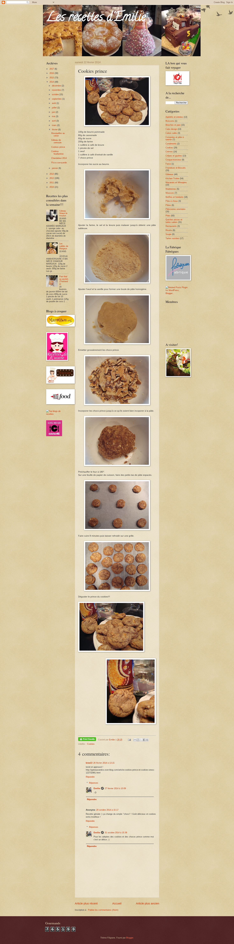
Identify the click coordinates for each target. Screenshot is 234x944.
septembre (57, 99)
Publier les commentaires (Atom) (103, 910)
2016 (52, 73)
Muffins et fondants (174, 197)
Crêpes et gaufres (174, 156)
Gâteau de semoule (56, 141)
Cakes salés (171, 133)
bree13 (89, 763)
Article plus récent (86, 903)
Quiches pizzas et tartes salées (174, 220)
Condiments (171, 143)
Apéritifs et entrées (174, 117)
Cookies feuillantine (57, 152)
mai (54, 116)
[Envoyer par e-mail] (135, 739)
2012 (52, 178)
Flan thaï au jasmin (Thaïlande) (63, 280)
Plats (168, 215)
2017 (52, 69)
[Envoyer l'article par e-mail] (129, 739)
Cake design (171, 129)
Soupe (168, 234)
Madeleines (171, 189)
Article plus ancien (147, 903)
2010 (52, 187)
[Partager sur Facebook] (144, 739)
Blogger (129, 938)
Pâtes (168, 205)
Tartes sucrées (172, 238)
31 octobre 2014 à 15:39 (116, 832)
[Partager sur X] (141, 739)
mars (54, 125)
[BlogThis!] (138, 739)
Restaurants (171, 226)
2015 (52, 77)
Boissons (170, 121)
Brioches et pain (173, 125)
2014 (52, 82)
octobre (55, 94)
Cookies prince (58, 147)
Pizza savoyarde (59, 162)
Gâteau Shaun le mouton (63, 213)
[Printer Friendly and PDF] (87, 739)
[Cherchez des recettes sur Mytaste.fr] (57, 414)
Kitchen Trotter (172, 178)
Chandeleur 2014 (59, 158)
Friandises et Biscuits (176, 168)
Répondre (90, 777)
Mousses (170, 193)
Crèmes (169, 151)
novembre (57, 90)
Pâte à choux (172, 201)
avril (54, 121)
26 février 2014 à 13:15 (103, 763)
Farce (168, 164)
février (55, 129)
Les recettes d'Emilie (96, 18)
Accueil (116, 903)
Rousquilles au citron (58, 134)
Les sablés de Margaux (63, 246)
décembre (57, 86)
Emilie (97, 788)
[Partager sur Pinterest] (147, 739)
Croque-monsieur (173, 160)
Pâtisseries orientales (175, 209)
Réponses (93, 783)
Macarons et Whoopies (176, 182)
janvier (55, 168)
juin (54, 112)
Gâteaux (169, 174)
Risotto (169, 230)
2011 (52, 182)
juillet (54, 107)
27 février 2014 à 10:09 (115, 788)
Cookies (91, 744)
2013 (52, 174)
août (54, 103)
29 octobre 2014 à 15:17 (107, 810)
